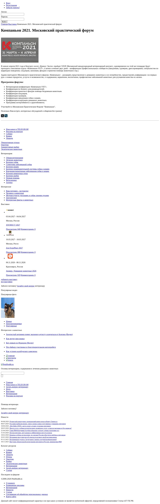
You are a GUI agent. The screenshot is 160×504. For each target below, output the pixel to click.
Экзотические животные (11, 149)
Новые (9, 321)
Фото (8, 389)
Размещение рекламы (15, 485)
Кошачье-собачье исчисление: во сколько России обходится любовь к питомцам (37, 435)
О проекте (10, 483)
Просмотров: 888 (13, 252)
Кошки (9, 136)
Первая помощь (12, 178)
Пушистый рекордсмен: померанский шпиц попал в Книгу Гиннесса (33, 421)
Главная (4, 24)
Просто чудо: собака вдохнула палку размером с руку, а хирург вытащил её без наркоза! (41, 428)
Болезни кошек (12, 167)
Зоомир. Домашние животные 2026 (21, 271)
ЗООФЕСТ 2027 (13, 225)
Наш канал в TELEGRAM (17, 129)
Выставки (12, 24)
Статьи (9, 470)
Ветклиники (11, 180)
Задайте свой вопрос (26, 286)
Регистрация (11, 5)
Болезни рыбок (12, 176)
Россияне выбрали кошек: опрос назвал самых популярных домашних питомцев (38, 424)
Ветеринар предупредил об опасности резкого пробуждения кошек (33, 437)
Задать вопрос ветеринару (17, 387)
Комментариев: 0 (28, 229)
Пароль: (4, 17)
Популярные (11, 326)
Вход (8, 3)
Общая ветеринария (14, 158)
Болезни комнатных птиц (17, 173)
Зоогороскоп (11, 198)
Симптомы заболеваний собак (19, 164)
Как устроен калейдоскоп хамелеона (21, 351)
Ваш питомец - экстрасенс (17, 191)
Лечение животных (14, 160)
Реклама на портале (14, 131)
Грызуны (5, 145)
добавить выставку (9, 279)
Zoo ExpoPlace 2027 (14, 248)
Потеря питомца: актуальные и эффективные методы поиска (31, 433)
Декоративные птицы (10, 142)
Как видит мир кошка (15, 339)
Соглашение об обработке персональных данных (27, 494)
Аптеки (9, 182)
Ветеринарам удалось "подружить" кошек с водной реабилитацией (33, 439)
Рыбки (9, 461)
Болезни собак (12, 162)
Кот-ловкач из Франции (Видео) (20, 343)
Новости (9, 490)
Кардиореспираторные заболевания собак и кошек (27, 171)
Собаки (9, 134)
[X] (2, 115)
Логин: (4, 12)
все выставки (6, 282)
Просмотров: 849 (13, 229)
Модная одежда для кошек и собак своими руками (27, 195)
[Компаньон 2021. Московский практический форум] (19, 62)
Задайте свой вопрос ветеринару (15, 413)
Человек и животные (15, 193)
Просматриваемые (14, 324)
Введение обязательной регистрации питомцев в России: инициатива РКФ (36, 442)
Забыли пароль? (13, 7)
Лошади (9, 138)
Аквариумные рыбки (10, 147)
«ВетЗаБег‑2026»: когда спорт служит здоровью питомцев (30, 426)
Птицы (9, 457)
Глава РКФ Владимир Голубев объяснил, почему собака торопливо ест (34, 430)
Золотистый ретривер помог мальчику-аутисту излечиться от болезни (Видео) (39, 334)
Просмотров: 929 (13, 275)
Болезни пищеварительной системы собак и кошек (27, 169)
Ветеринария (11, 394)
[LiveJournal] (6, 115)
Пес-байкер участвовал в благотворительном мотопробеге (31, 347)
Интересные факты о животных (19, 200)
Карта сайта (11, 497)
